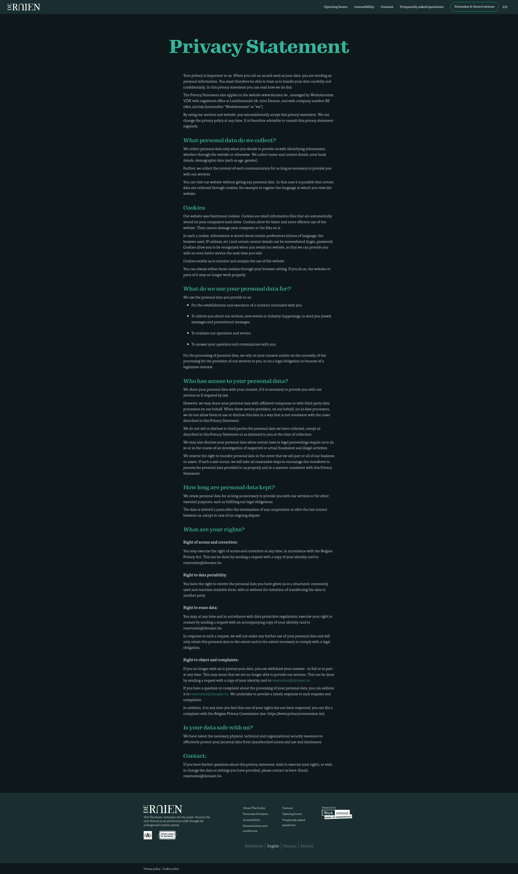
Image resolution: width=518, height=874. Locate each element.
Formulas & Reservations (474, 7)
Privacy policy (152, 868)
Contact (387, 7)
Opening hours (335, 7)
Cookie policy (171, 868)
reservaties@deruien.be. (291, 680)
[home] (24, 7)
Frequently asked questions (422, 7)
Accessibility (364, 7)
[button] (505, 7)
